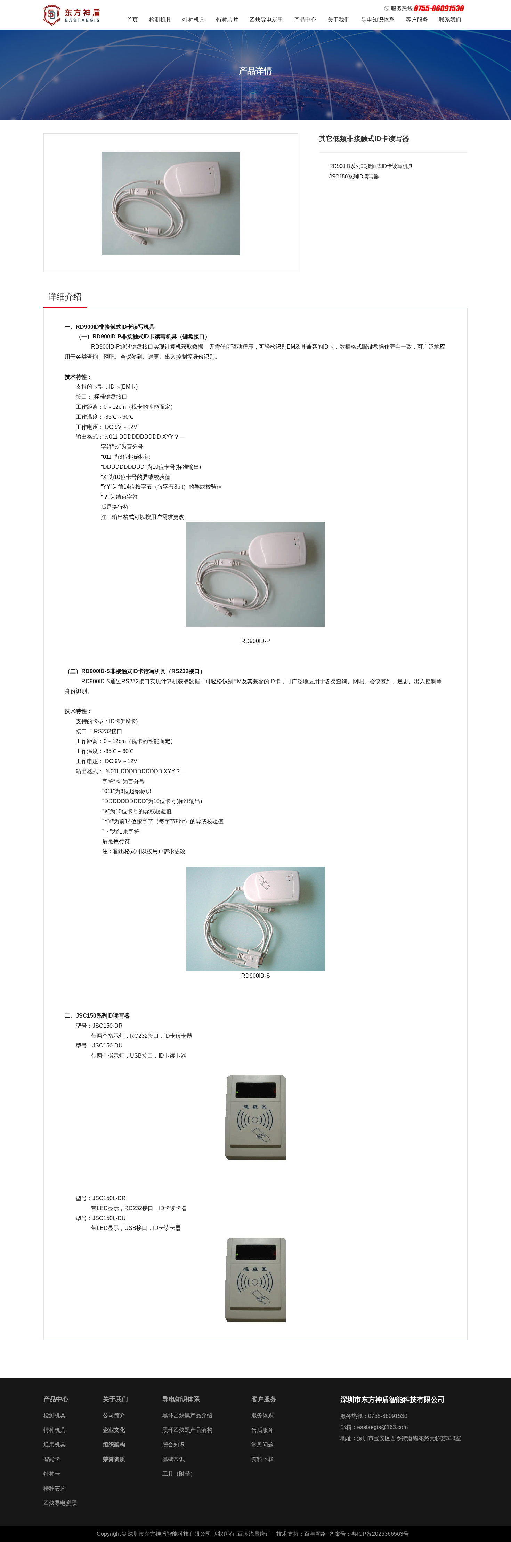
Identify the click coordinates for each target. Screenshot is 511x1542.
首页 (132, 20)
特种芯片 (227, 20)
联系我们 (450, 20)
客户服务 (417, 20)
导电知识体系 (378, 20)
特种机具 (193, 20)
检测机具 (160, 20)
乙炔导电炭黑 (266, 20)
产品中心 (305, 20)
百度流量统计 (254, 1534)
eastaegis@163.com (382, 1427)
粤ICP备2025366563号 (382, 1534)
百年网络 (315, 1534)
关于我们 (338, 20)
